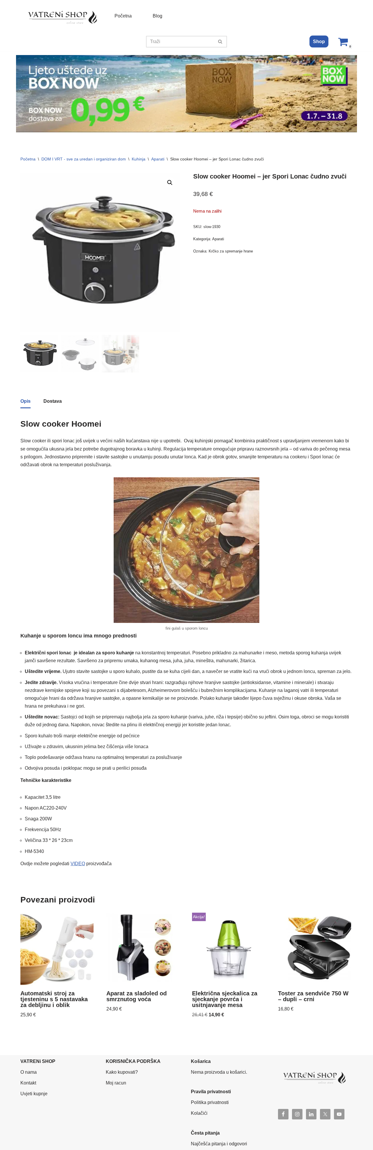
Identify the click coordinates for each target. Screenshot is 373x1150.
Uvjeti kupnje (33, 1093)
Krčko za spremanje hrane (231, 251)
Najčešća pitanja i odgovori (219, 1143)
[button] (170, 182)
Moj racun (116, 1082)
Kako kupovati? (122, 1072)
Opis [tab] (25, 401)
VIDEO (78, 863)
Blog (157, 15)
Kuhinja (138, 159)
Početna (123, 15)
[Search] (220, 41)
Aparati (157, 159)
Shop (319, 41)
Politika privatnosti (210, 1102)
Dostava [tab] (52, 401)
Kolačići (199, 1113)
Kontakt (28, 1082)
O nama (28, 1072)
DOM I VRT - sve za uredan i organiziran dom (83, 159)
